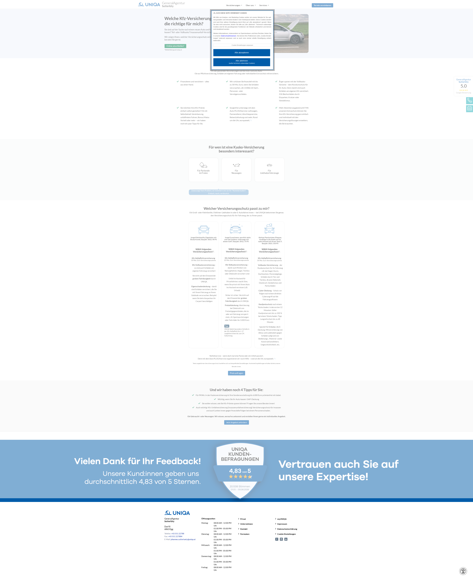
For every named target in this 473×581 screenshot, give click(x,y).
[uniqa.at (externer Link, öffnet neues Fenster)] (276, 539)
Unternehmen (246, 524)
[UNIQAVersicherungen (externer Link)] (285, 539)
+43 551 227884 (175, 536)
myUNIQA (282, 519)
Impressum (282, 524)
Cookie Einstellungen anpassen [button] (242, 45)
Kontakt (243, 529)
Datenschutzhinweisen (228, 36)
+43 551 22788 (177, 533)
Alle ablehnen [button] (242, 62)
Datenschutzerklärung (287, 529)
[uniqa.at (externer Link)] (281, 539)
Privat (243, 519)
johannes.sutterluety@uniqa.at (183, 539)
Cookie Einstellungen (286, 534)
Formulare (244, 534)
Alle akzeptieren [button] (242, 53)
